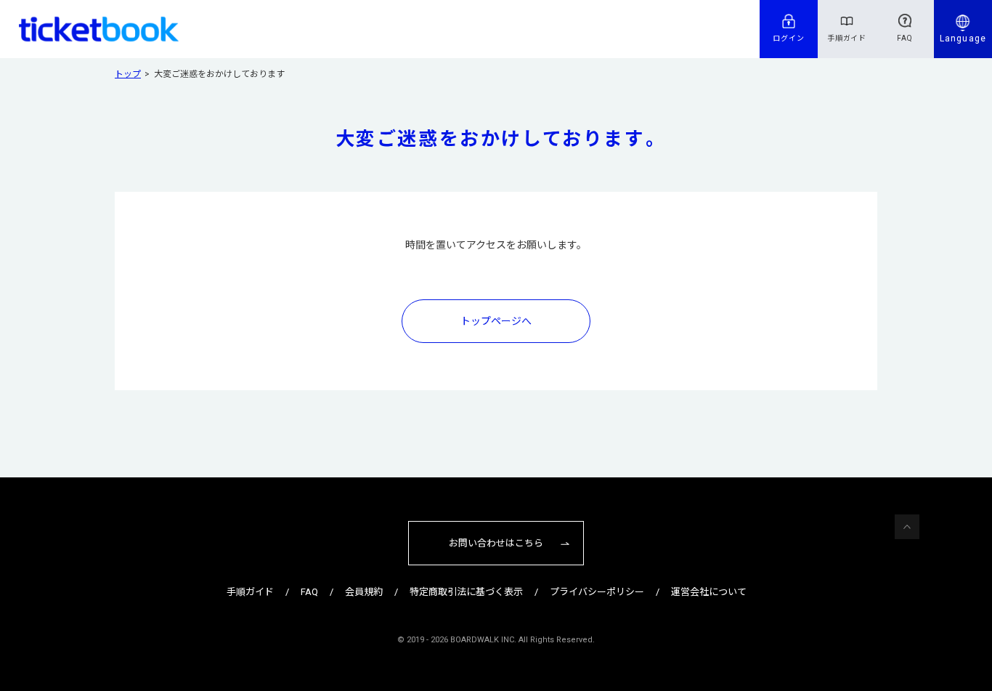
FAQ (905, 38)
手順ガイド (847, 38)
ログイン (789, 38)
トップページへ (496, 321)
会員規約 (364, 591)
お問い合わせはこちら (496, 543)
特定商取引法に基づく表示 (466, 591)
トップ (128, 74)
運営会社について (709, 591)
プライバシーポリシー (597, 591)
